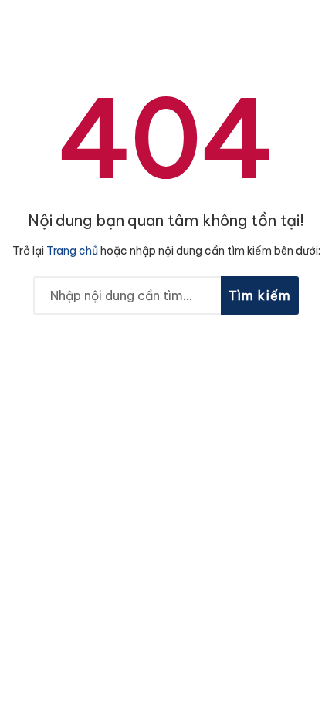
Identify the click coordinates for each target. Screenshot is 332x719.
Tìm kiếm (260, 295)
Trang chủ (72, 251)
